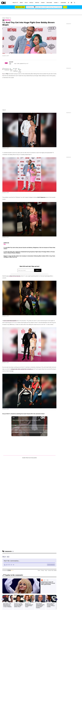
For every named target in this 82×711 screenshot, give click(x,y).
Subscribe (63, 2)
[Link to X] (74, 2)
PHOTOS (37, 2)
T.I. (10, 17)
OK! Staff (11, 61)
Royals (31, 2)
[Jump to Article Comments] (3, 69)
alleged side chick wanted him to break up (22, 369)
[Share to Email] (19, 69)
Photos (7, 17)
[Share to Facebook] (6, 69)
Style (26, 2)
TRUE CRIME (49, 2)
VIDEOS (42, 2)
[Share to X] (11, 69)
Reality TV (15, 2)
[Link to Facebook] (68, 2)
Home (3, 17)
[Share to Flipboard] (15, 69)
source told (10, 320)
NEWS (21, 2)
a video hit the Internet (15, 276)
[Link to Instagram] (71, 2)
